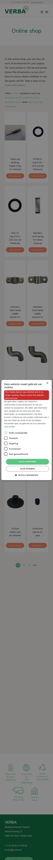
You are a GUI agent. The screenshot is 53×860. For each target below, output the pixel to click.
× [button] (47, 383)
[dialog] (26, 430)
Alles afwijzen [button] (27, 468)
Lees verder (9, 426)
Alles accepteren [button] (27, 461)
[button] (26, 475)
